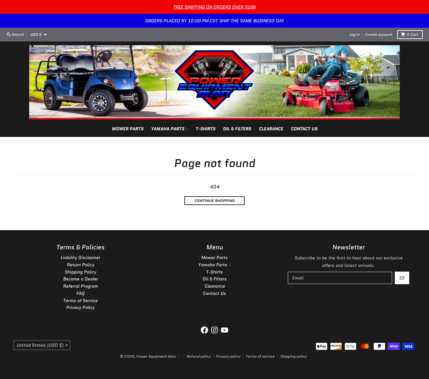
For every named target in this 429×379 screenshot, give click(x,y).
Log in (354, 34)
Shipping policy (293, 356)
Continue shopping (214, 200)
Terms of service (260, 356)
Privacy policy (228, 356)
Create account (378, 34)
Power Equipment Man (156, 356)
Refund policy (199, 356)
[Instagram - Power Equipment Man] (214, 330)
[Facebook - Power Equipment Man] (204, 330)
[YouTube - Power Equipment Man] (224, 330)
